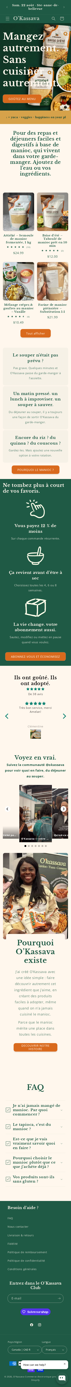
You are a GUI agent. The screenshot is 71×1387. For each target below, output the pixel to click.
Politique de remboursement (27, 1252)
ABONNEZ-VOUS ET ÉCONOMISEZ (35, 656)
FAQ (10, 1218)
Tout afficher (35, 333)
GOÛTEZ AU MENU (22, 99)
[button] (7, 18)
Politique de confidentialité (26, 1260)
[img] (36, 689)
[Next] (63, 809)
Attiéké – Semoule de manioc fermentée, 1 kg (18, 239)
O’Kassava (18, 1376)
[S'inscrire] (59, 1298)
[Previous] (7, 809)
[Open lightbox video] (35, 813)
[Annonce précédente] (7, 7)
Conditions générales (22, 1269)
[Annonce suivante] (64, 7)
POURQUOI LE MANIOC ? (35, 470)
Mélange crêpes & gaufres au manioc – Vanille (18, 308)
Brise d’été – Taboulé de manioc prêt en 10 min (52, 241)
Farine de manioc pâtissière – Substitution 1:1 (52, 308)
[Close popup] (64, 1364)
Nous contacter (18, 1226)
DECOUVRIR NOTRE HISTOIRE (35, 1047)
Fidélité (13, 1244)
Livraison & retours (21, 1235)
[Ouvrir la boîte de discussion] (62, 1378)
